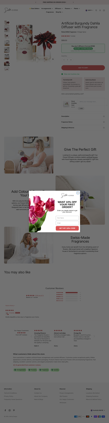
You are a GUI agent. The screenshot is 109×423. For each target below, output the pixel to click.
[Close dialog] (77, 192)
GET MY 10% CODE (67, 228)
